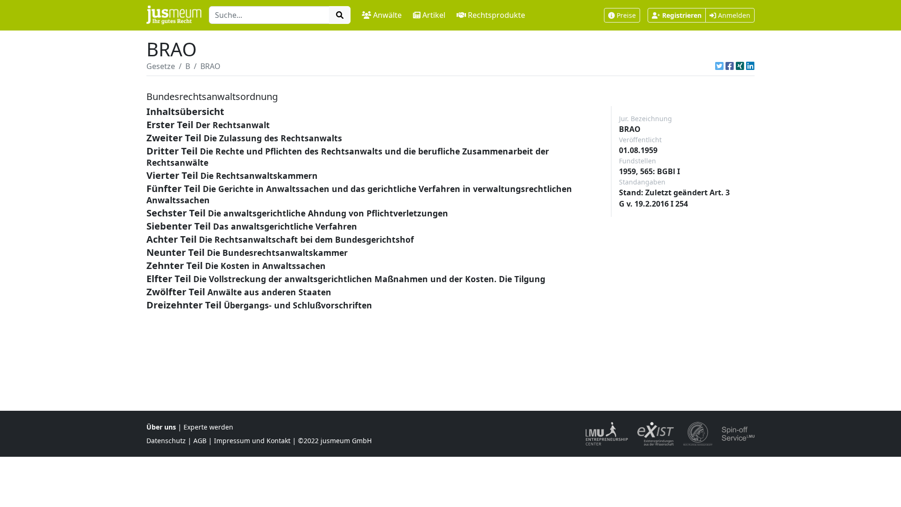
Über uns (161, 426)
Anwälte (387, 15)
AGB (199, 440)
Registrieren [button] (682, 15)
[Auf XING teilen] (740, 66)
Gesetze (160, 66)
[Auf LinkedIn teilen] (750, 66)
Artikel (433, 15)
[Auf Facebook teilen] (729, 66)
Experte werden (208, 426)
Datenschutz (166, 440)
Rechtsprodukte (496, 15)
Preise (626, 15)
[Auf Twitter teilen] (719, 66)
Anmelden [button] (733, 15)
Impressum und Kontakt (252, 440)
